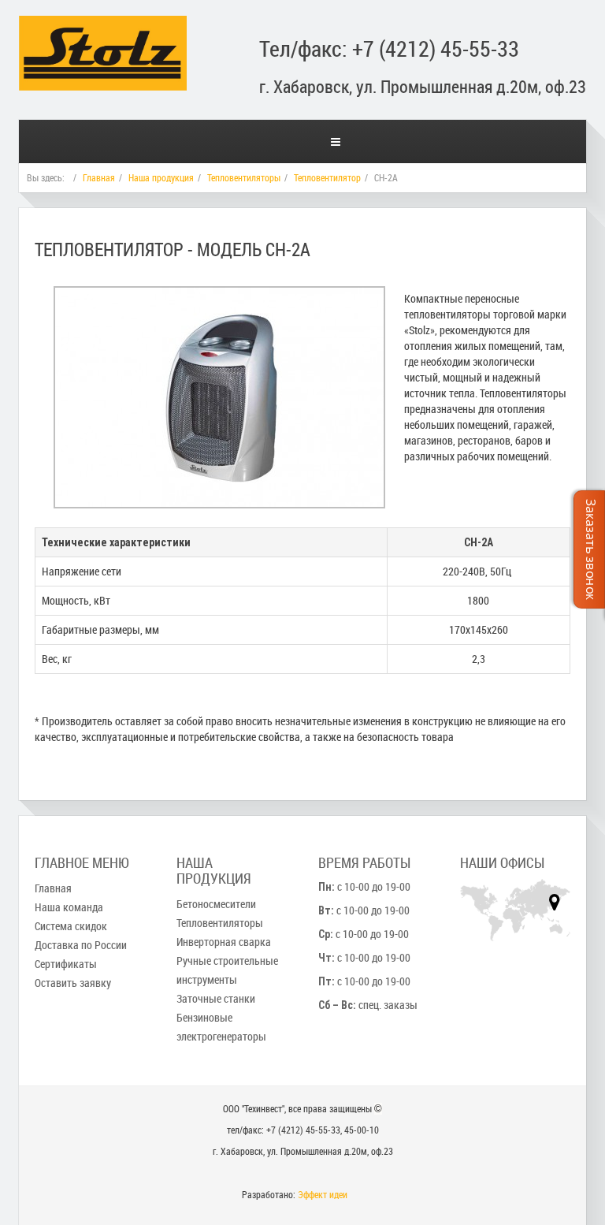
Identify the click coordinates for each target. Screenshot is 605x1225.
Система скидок (71, 925)
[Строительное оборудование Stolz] (103, 35)
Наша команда (69, 906)
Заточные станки (215, 998)
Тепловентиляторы (243, 177)
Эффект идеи (322, 1194)
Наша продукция (161, 177)
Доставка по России (81, 944)
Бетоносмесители (216, 903)
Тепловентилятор (327, 177)
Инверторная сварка (223, 941)
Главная (99, 177)
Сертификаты (66, 963)
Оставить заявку (73, 982)
